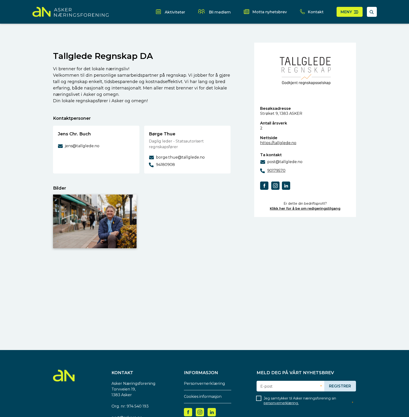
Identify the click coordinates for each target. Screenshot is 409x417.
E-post (266, 386)
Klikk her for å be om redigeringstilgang (305, 208)
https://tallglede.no (278, 143)
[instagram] (275, 185)
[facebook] (264, 185)
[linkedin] (286, 185)
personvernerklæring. (281, 403)
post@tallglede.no (284, 162)
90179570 (276, 170)
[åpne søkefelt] (372, 12)
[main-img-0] (95, 221)
